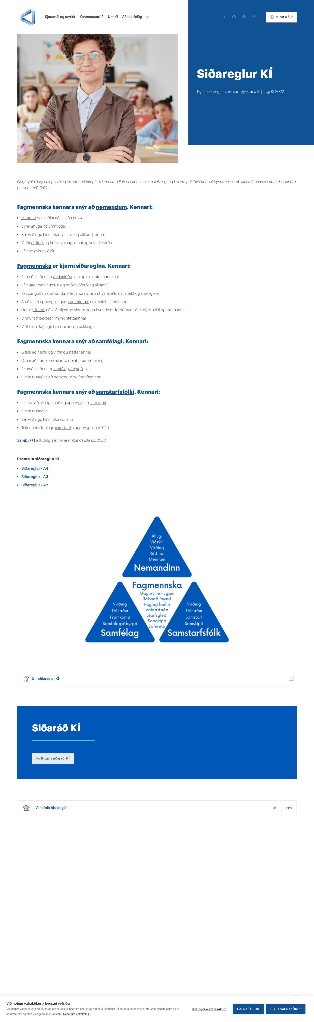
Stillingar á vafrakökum (209, 1009)
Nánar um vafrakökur (76, 1014)
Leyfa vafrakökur (286, 1009)
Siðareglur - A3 (34, 477)
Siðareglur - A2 (34, 485)
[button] (224, 17)
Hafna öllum (248, 1009)
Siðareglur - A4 (34, 468)
